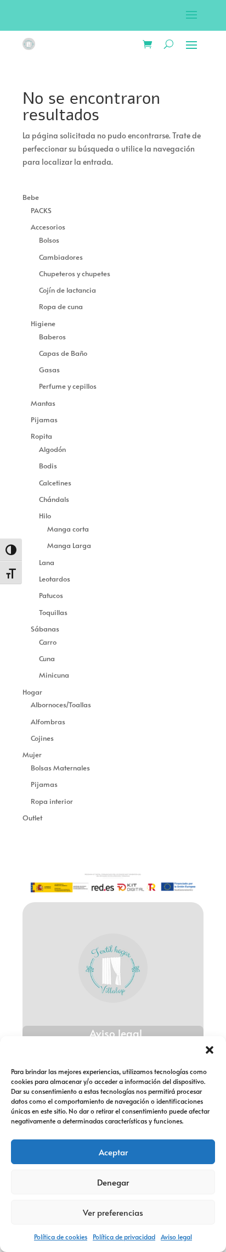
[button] (209, 1049)
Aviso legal (176, 1236)
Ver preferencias (113, 1212)
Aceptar (113, 1152)
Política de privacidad (124, 1236)
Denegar (113, 1182)
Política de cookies (60, 1236)
